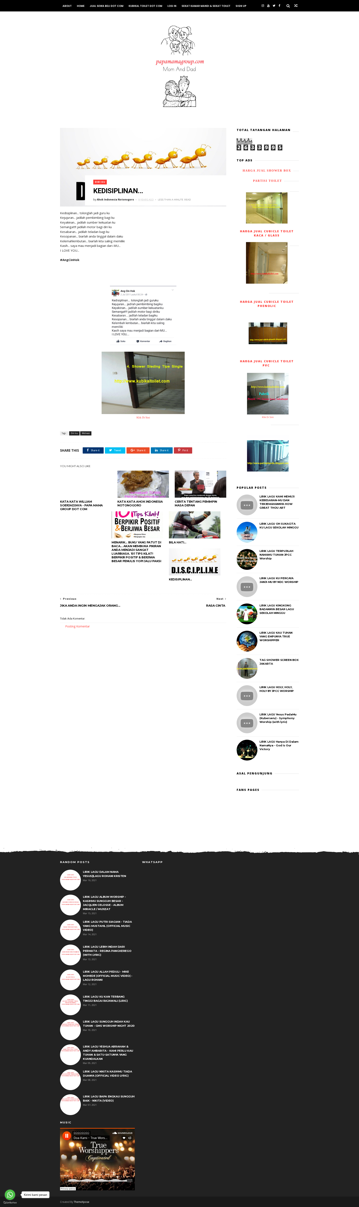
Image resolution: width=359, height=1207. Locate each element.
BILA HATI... (177, 542)
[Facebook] (279, 5)
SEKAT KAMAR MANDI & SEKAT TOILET (206, 6)
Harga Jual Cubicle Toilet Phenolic (267, 304)
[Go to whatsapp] (10, 1195)
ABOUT (67, 6)
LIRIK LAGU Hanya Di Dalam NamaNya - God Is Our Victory (279, 745)
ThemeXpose (81, 1202)
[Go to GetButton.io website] (10, 1202)
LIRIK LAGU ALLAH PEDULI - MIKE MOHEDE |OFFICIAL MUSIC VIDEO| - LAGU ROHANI (107, 975)
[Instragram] (263, 5)
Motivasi (86, 433)
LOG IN (171, 6)
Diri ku (100, 182)
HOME (81, 6)
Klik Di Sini (143, 417)
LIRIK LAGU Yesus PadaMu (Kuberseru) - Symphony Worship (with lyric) (277, 718)
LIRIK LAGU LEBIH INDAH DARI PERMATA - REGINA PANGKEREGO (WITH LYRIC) (107, 950)
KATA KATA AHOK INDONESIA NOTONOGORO (140, 503)
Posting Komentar (77, 626)
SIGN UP (241, 6)
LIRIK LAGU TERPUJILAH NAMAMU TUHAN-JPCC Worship (276, 554)
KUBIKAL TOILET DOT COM (145, 6)
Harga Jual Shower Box (267, 170)
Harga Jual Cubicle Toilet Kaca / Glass (267, 233)
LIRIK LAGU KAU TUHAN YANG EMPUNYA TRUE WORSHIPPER (276, 636)
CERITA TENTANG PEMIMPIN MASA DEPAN (196, 503)
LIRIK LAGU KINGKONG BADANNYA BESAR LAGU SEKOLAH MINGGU (276, 609)
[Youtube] (268, 5)
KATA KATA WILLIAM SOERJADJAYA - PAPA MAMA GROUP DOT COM (81, 505)
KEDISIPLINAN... (180, 579)
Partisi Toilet (267, 180)
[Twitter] (274, 5)
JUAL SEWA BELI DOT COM (106, 6)
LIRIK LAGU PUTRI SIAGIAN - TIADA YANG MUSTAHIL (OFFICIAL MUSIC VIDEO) (107, 925)
